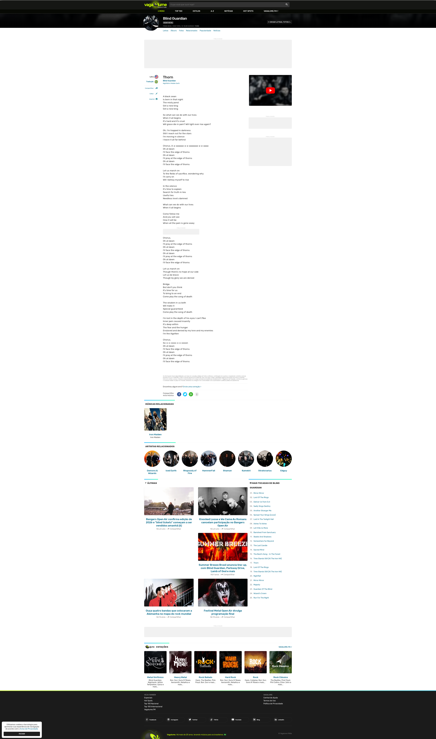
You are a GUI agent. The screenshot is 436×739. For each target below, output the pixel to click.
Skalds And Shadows (262, 537)
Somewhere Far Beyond (264, 541)
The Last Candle (260, 545)
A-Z (212, 11)
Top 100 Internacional (153, 706)
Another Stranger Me (262, 511)
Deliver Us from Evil (262, 502)
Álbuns (174, 31)
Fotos (181, 31)
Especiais (148, 698)
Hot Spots (248, 11)
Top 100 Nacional (151, 704)
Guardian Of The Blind (263, 589)
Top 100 (178, 11)
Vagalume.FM (270, 11)
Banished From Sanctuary (265, 532)
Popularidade (205, 31)
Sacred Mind (259, 550)
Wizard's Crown (260, 593)
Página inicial (167, 26)
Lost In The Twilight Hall (264, 519)
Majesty (257, 585)
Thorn (256, 563)
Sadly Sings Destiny (262, 506)
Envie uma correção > (192, 387)
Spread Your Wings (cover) (265, 515)
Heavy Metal (168, 23)
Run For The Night (261, 598)
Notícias (228, 11)
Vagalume (155, 4)
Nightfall (257, 576)
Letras (165, 31)
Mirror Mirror (259, 493)
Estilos (196, 11)
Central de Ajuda (270, 698)
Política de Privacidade (273, 704)
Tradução (150, 82)
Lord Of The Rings (261, 497)
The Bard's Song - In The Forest (267, 554)
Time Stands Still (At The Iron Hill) (268, 558)
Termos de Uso (269, 701)
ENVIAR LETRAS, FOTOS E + (280, 22)
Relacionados (191, 31)
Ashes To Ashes (260, 524)
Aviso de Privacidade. (29, 729)
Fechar (22, 734)
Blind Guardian (175, 18)
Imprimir (152, 99)
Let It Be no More (261, 528)
